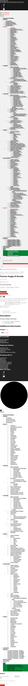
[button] (3, 262)
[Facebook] (1, 297)
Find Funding (4, 368)
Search (17, 676)
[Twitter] (2, 297)
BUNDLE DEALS (14, 272)
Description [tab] (6, 311)
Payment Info (4, 365)
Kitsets (7, 272)
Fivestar (17, 301)
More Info (17, 304)
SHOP (2, 16)
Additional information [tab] (9, 312)
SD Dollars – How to (6, 362)
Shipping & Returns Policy (8, 352)
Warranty (3, 351)
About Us (3, 359)
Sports (24, 299)
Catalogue (3, 360)
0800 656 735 (4, 0)
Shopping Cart (4, 342)
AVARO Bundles (19, 298)
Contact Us (3, 358)
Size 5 (7, 332)
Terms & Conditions (5, 363)
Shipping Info (4, 348)
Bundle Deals (7, 301)
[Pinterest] (4, 297)
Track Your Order (5, 349)
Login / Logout (4, 339)
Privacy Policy (4, 366)
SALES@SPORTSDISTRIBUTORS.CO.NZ (12, 2)
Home (2, 272)
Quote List (3, 341)
